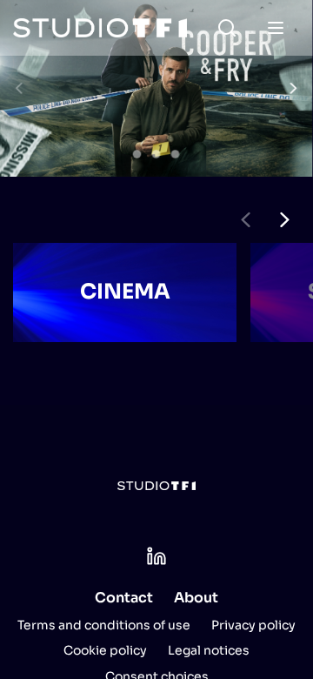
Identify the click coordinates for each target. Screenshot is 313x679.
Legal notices (209, 650)
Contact (124, 597)
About (196, 597)
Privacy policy (253, 625)
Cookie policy (105, 650)
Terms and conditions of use (103, 625)
